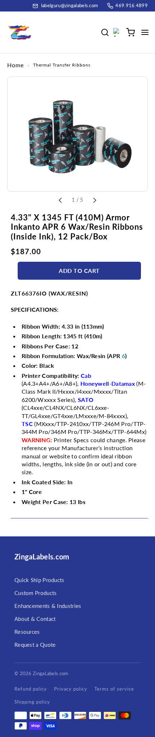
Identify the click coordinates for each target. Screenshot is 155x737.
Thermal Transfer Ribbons (61, 65)
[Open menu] (145, 32)
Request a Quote (35, 644)
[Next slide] (95, 199)
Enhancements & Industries (47, 606)
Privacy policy (70, 689)
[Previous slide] (60, 199)
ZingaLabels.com (42, 556)
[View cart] (130, 32)
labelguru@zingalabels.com (69, 5)
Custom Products (35, 593)
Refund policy (30, 689)
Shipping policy (32, 702)
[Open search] (106, 32)
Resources (27, 631)
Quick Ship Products (39, 580)
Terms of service (114, 689)
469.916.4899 (131, 5)
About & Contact (35, 618)
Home (15, 64)
